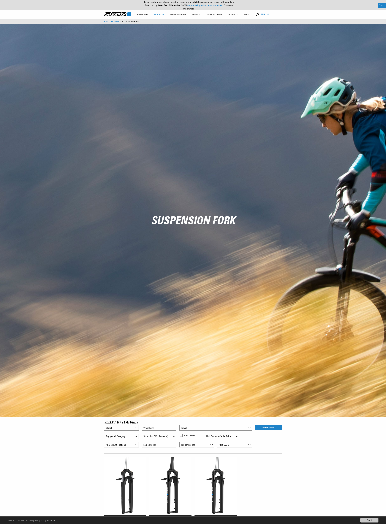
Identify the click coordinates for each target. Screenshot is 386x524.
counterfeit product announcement (205, 5)
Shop (246, 14)
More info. (52, 520)
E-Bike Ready (189, 435)
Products (115, 21)
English (265, 14)
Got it (369, 520)
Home (106, 21)
